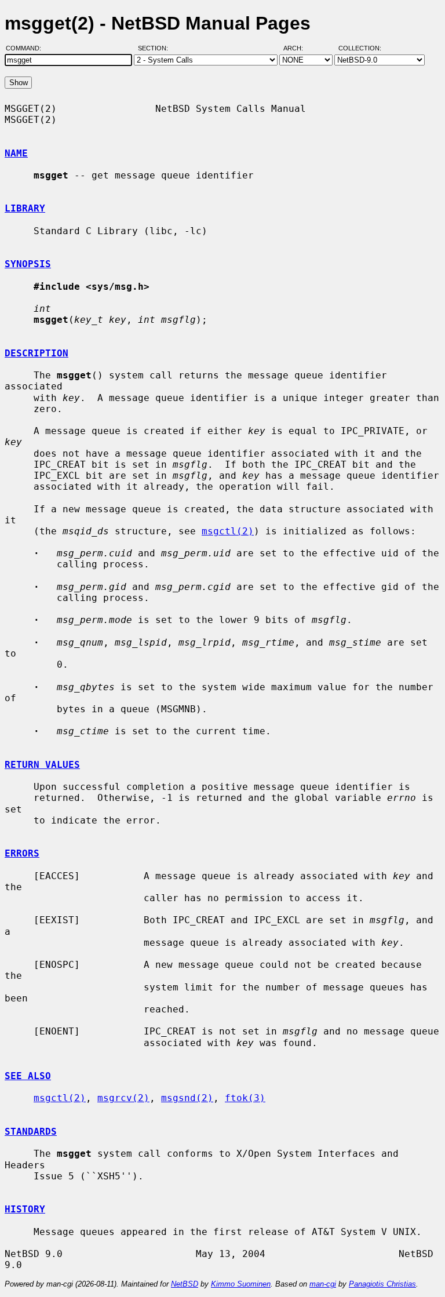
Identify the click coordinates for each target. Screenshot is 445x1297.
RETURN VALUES (42, 764)
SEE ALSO (28, 1075)
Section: (155, 48)
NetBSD (184, 1284)
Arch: (298, 48)
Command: (27, 48)
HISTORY (25, 1209)
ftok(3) (245, 1097)
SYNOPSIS (28, 263)
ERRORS (22, 853)
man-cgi (322, 1284)
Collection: (359, 48)
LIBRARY (25, 208)
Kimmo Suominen (241, 1284)
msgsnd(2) (187, 1097)
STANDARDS (31, 1131)
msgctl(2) (228, 531)
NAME (16, 153)
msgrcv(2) (123, 1097)
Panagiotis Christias (382, 1284)
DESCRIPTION (36, 353)
